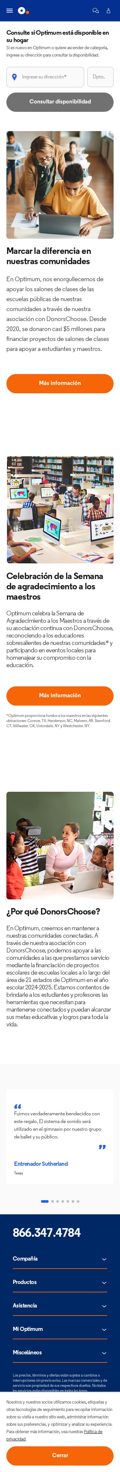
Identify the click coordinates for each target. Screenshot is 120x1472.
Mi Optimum (28, 1330)
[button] (96, 10)
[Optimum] (23, 10)
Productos (24, 1283)
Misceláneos (27, 1353)
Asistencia (25, 1306)
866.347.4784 (46, 1233)
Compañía (25, 1259)
